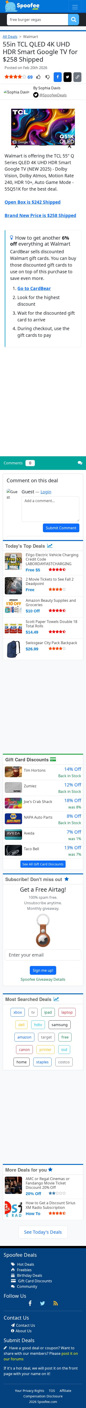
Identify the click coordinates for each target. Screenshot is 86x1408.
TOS (52, 1390)
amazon (24, 1037)
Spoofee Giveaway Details (43, 979)
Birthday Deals (29, 1275)
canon (24, 1049)
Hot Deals (25, 1264)
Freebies (24, 1269)
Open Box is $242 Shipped (33, 202)
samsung (60, 1024)
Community (26, 1286)
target (46, 1037)
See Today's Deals (43, 1232)
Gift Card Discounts (27, 759)
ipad (48, 1012)
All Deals (10, 36)
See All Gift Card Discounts (43, 864)
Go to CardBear (34, 288)
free (65, 1037)
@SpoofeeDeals (53, 95)
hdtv (38, 1024)
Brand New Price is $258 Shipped (40, 215)
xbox (18, 1012)
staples (42, 1062)
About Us (24, 1330)
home (22, 1062)
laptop (67, 1012)
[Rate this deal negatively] (48, 77)
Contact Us (25, 1325)
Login (46, 492)
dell (21, 1024)
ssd (64, 1049)
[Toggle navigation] (75, 6)
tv (33, 1012)
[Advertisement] (43, 408)
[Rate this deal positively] (38, 77)
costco (64, 1062)
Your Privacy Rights (29, 1390)
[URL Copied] (77, 77)
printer (45, 1049)
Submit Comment (61, 527)
